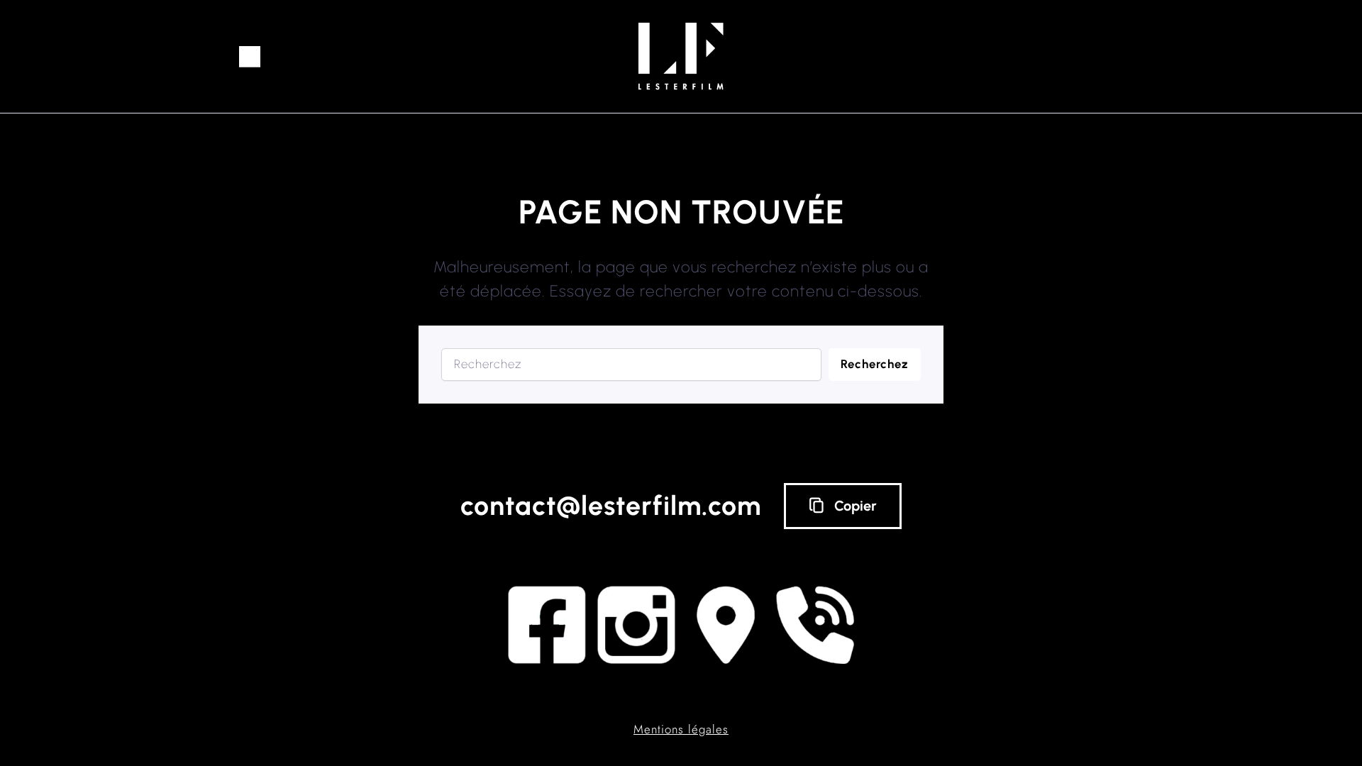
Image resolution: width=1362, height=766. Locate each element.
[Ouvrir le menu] (249, 56)
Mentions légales (681, 729)
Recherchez (875, 364)
